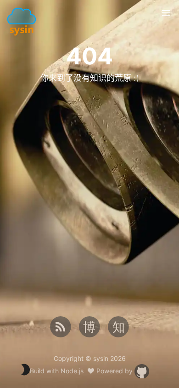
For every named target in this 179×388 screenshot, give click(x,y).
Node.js (72, 371)
